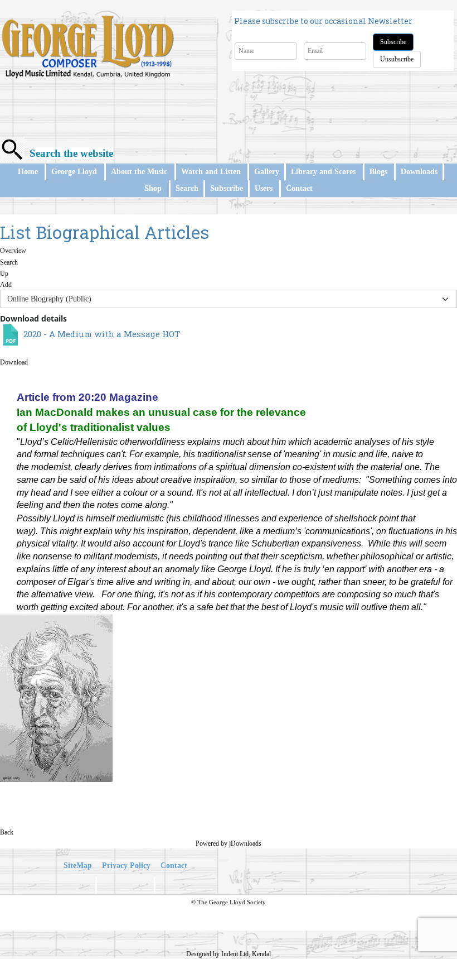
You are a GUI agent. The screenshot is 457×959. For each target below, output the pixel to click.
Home (28, 171)
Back (6, 832)
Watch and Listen (211, 171)
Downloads (419, 171)
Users (264, 188)
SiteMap (78, 865)
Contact (299, 188)
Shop (153, 188)
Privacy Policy (126, 865)
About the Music (139, 171)
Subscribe (393, 42)
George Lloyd (74, 171)
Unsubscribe (397, 59)
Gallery (266, 171)
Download (14, 362)
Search (187, 188)
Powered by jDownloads (228, 843)
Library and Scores (323, 171)
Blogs (378, 171)
